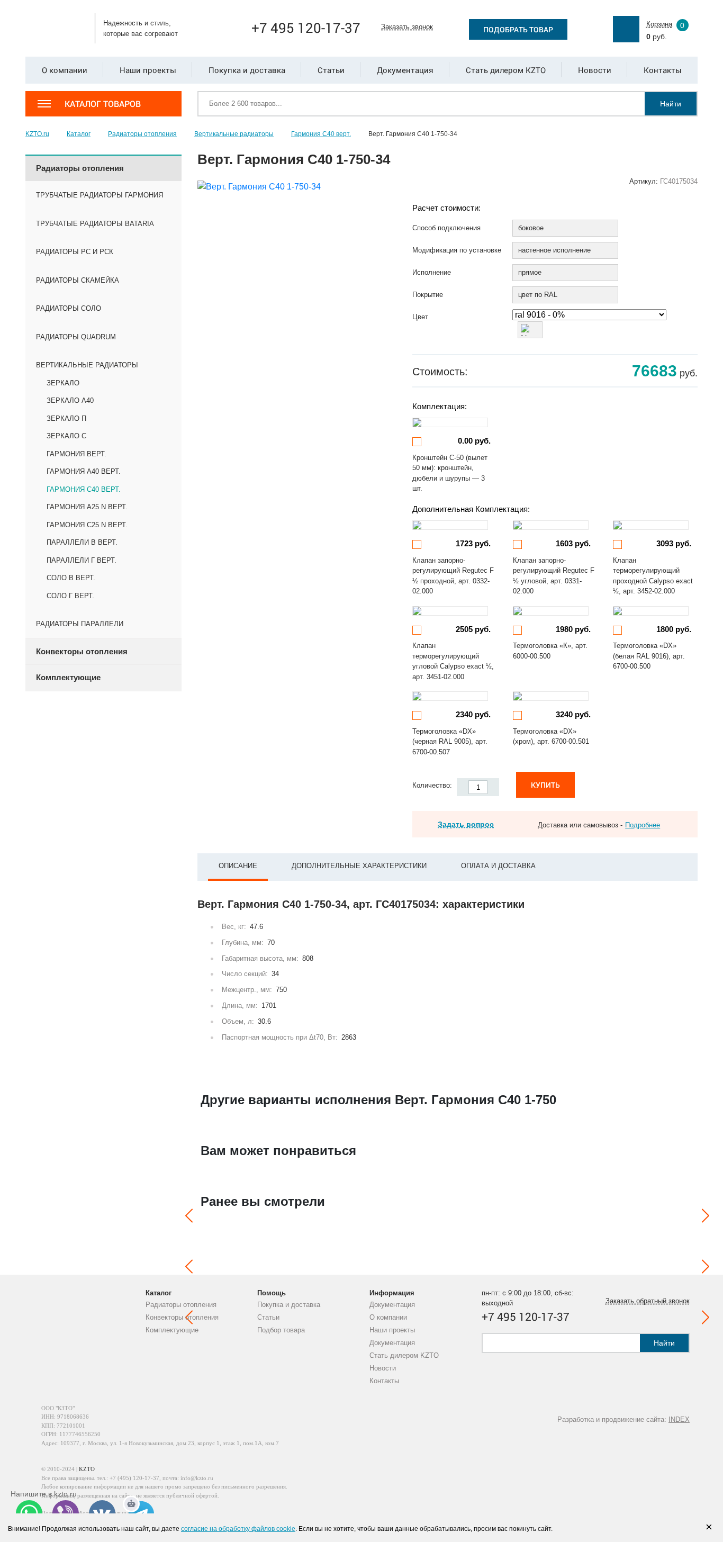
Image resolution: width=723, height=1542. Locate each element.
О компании (388, 1317)
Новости (382, 1368)
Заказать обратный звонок (647, 1301)
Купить (545, 785)
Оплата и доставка (498, 866)
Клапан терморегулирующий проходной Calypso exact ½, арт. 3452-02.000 (653, 576)
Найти (670, 104)
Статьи (268, 1317)
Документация (392, 1305)
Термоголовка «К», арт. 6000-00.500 (550, 651)
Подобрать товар (518, 29)
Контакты (384, 1381)
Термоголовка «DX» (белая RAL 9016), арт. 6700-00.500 (649, 656)
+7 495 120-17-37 (305, 28)
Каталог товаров (103, 103)
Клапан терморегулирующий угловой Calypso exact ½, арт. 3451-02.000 (453, 661)
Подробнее (642, 825)
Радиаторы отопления (181, 1305)
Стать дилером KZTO (404, 1355)
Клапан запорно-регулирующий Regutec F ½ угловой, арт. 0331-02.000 (553, 576)
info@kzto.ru (196, 1478)
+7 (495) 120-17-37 (134, 1478)
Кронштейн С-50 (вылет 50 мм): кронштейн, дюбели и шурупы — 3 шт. (449, 473)
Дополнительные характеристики (359, 866)
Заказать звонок (407, 27)
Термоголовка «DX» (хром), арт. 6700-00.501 (551, 736)
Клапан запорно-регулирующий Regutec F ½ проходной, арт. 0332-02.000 (453, 576)
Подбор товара (281, 1330)
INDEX (679, 1419)
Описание (238, 866)
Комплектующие (172, 1330)
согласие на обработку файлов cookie (238, 1528)
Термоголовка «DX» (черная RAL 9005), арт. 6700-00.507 (449, 741)
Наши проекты (392, 1330)
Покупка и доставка (288, 1305)
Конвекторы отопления (182, 1317)
